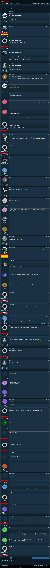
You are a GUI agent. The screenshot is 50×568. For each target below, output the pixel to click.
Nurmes (7, 48)
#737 (48, 408)
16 (12, 11)
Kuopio (7, 196)
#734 (48, 380)
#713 (48, 157)
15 (11, 11)
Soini (7, 107)
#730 (48, 337)
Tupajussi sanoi (12, 486)
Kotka (7, 280)
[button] (14, 3)
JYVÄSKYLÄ (6, 185)
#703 (48, 38)
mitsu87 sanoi (12, 529)
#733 (48, 371)
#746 (48, 507)
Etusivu (2, 3)
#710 (48, 122)
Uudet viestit (2, 5)
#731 (48, 348)
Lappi (7, 22)
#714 (48, 168)
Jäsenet (16, 3)
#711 (48, 134)
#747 (48, 516)
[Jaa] (46, 13)
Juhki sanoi (11, 401)
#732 (48, 360)
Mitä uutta (11, 3)
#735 (48, 390)
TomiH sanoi (12, 124)
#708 (48, 99)
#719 (48, 217)
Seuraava (15, 11)
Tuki (44, 565)
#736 (48, 399)
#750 (48, 546)
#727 (48, 304)
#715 (48, 177)
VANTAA (7, 260)
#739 (48, 430)
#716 (48, 187)
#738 (48, 420)
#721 (48, 236)
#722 (48, 247)
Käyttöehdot (35, 565)
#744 (48, 484)
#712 (48, 145)
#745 (48, 495)
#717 (48, 198)
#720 (48, 227)
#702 (48, 26)
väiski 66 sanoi (12, 264)
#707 (48, 83)
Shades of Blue (3, 565)
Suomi (8, 565)
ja (12, 452)
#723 (48, 262)
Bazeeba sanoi (12, 111)
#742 (48, 464)
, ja (14, 369)
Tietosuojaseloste (40, 565)
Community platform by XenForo (25, 567)
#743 (48, 473)
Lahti (7, 36)
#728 (48, 316)
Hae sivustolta (7, 5)
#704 (48, 50)
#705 (48, 63)
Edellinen (3, 11)
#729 (48, 325)
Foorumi (6, 3)
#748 (48, 527)
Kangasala (6, 440)
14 (9, 11)
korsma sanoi (12, 85)
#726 (48, 292)
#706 (48, 74)
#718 (48, 207)
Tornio (7, 72)
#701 (48, 13)
